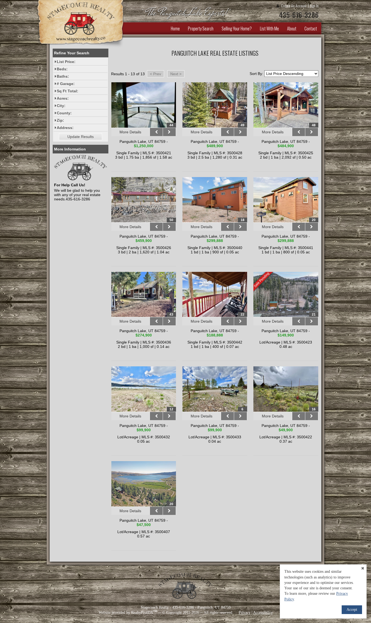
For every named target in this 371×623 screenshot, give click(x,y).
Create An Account (294, 5)
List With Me (269, 28)
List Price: (66, 61)
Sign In (314, 5)
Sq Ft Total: (67, 91)
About (291, 28)
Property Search (200, 28)
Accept (352, 610)
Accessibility (263, 613)
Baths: (63, 76)
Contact (310, 28)
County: (64, 113)
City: (61, 105)
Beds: (62, 69)
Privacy (244, 613)
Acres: (63, 98)
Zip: (60, 120)
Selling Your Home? (237, 28)
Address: (65, 127)
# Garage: (66, 83)
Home (175, 28)
